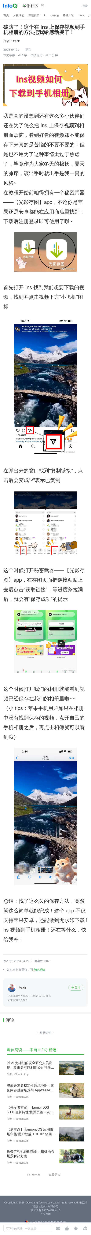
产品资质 (45, 1214)
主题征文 (33, 15)
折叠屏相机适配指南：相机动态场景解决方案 (30, 1154)
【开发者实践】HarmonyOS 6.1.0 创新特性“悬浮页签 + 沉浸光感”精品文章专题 (30, 1110)
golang (55, 15)
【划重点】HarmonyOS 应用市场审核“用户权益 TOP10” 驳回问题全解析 (31, 1132)
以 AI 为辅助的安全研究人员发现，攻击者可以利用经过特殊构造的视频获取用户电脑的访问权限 (30, 1065)
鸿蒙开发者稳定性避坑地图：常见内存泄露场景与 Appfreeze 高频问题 (30, 1088)
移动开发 (68, 15)
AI (45, 15)
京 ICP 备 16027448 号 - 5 (46, 1210)
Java (81, 15)
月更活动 (18, 15)
